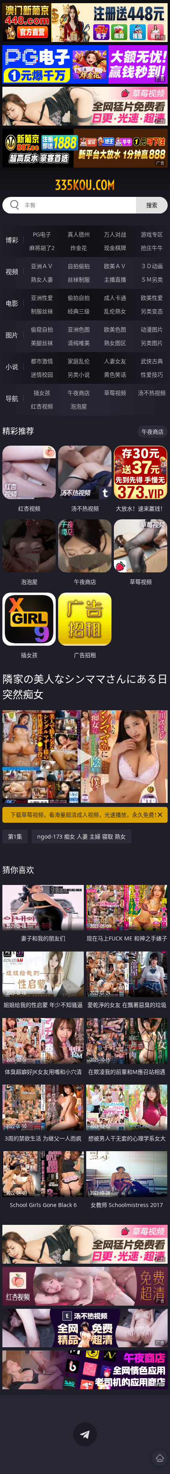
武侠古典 (152, 361)
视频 (12, 271)
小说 (12, 366)
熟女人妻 (42, 279)
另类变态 (152, 311)
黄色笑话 (115, 374)
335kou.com (85, 185)
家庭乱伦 (79, 361)
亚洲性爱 (42, 297)
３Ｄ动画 (152, 266)
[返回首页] (160, 1458)
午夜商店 (79, 393)
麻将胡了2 (42, 248)
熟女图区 (115, 343)
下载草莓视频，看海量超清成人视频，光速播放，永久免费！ (85, 814)
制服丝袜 (42, 311)
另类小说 (79, 374)
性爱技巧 (152, 374)
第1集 (15, 836)
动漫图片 (152, 329)
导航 (12, 398)
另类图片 (152, 343)
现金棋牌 (115, 248)
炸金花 (78, 248)
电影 (12, 303)
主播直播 (115, 279)
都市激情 (42, 361)
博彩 (12, 240)
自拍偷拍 (79, 266)
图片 (12, 335)
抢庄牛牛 (152, 248)
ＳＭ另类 (152, 279)
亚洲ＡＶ (42, 266)
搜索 (151, 205)
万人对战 (115, 234)
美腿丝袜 (42, 343)
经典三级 (79, 311)
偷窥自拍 (42, 329)
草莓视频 (115, 393)
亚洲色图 (79, 329)
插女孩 (42, 393)
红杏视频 (42, 406)
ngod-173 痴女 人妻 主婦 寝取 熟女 (81, 836)
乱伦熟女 (115, 311)
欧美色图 (115, 329)
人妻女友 (115, 361)
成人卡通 (115, 297)
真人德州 (79, 234)
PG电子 (42, 234)
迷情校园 (42, 374)
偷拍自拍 (79, 297)
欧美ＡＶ (115, 266)
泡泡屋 (78, 406)
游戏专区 (152, 234)
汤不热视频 (152, 393)
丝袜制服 (79, 279)
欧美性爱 (152, 297)
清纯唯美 (79, 343)
